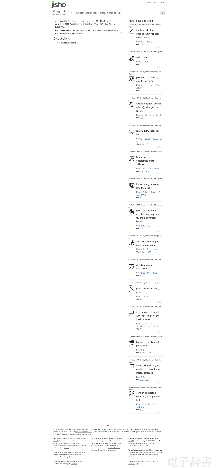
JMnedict (80, 438)
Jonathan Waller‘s (149, 461)
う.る (149, 225)
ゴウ (149, 352)
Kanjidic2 (73, 438)
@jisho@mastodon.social (119, 429)
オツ (141, 44)
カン (147, 379)
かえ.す (151, 192)
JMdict (67, 438)
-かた (148, 273)
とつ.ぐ (143, 195)
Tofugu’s (80, 461)
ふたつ (139, 88)
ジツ (141, 144)
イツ (147, 44)
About (148, 2)
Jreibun (64, 457)
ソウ (141, 90)
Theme (155, 2)
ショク (148, 171)
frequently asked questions (83, 432)
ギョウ (142, 352)
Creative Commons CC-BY (76, 455)
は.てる (143, 326)
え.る (143, 225)
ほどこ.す (144, 296)
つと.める (144, 61)
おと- (143, 41)
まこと (155, 138)
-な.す (155, 249)
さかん (143, 168)
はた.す (151, 323)
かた (142, 273)
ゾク (141, 171)
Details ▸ (159, 47)
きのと (149, 41)
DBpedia (151, 450)
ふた (142, 85)
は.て (159, 326)
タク (141, 409)
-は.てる (151, 326)
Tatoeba (121, 32)
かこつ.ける (145, 404)
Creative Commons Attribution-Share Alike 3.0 (142, 444)
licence (66, 448)
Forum (142, 2)
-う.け (151, 115)
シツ (147, 144)
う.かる (158, 115)
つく (150, 168)
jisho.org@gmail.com (144, 429)
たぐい (149, 85)
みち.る (143, 141)
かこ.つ (155, 404)
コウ (141, 379)
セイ (141, 252)
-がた (155, 273)
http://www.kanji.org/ (97, 445)
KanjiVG (131, 441)
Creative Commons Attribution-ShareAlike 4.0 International (105, 449)
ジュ (141, 117)
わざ (142, 350)
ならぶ (156, 85)
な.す (149, 249)
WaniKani (74, 464)
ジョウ (148, 252)
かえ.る (143, 192)
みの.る (147, 138)
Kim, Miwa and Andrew (80, 429)
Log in (162, 2)
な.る (143, 249)
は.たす (143, 323)
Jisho (58, 4)
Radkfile (55, 441)
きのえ (143, 377)
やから (156, 168)
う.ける (143, 115)
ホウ (141, 275)
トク (141, 228)
